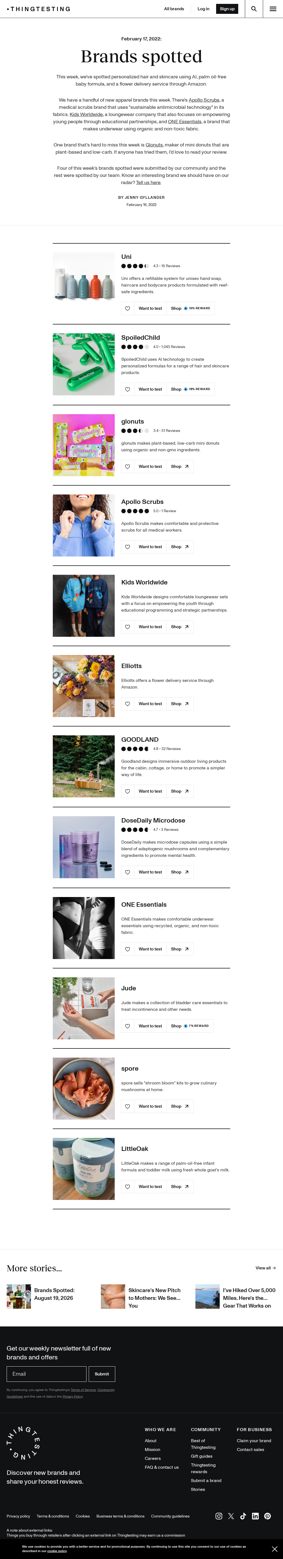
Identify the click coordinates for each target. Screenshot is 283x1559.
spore (129, 1068)
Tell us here (148, 182)
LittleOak (134, 1148)
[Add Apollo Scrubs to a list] (127, 546)
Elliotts (131, 666)
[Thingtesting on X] (231, 1517)
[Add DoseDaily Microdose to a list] (127, 872)
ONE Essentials (184, 121)
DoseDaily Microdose (153, 820)
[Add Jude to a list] (127, 1026)
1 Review (168, 511)
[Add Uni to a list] (127, 308)
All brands (174, 9)
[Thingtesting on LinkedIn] (255, 1517)
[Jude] (84, 1008)
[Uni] (84, 283)
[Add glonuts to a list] (127, 466)
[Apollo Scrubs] (84, 525)
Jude (128, 988)
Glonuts (154, 144)
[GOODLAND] (84, 766)
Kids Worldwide (86, 114)
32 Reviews (171, 748)
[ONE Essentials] (84, 928)
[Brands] (40, 9)
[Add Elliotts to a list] (127, 703)
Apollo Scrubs (204, 100)
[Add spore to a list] (127, 1106)
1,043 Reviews (173, 346)
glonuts (132, 421)
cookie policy (57, 1551)
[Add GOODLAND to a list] (127, 791)
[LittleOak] (84, 1169)
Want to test (150, 308)
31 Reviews (170, 430)
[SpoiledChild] (84, 364)
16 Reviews (170, 266)
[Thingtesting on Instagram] (219, 1517)
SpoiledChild (140, 337)
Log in (203, 9)
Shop (190, 308)
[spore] (84, 1089)
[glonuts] (84, 445)
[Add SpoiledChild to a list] (127, 389)
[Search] (254, 9)
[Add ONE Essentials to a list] (127, 949)
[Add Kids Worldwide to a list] (127, 626)
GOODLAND (140, 739)
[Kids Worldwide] (84, 606)
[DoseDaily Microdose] (84, 847)
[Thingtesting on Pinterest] (267, 1517)
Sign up (227, 9)
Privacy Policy (73, 1396)
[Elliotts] (84, 686)
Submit (102, 1374)
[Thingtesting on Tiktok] (243, 1517)
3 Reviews (170, 829)
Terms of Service (83, 1390)
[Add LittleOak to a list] (127, 1186)
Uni (126, 256)
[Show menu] (273, 9)
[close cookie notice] (274, 1549)
